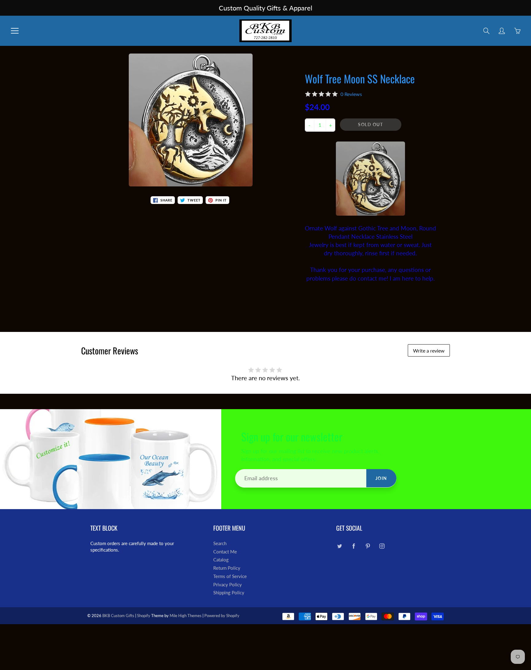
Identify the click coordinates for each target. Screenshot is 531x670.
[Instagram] (381, 545)
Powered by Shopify (221, 615)
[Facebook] (353, 545)
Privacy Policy (227, 584)
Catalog (221, 559)
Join (381, 478)
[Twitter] (339, 545)
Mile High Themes (186, 615)
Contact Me (225, 551)
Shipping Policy (228, 592)
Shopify (143, 615)
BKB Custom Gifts (118, 615)
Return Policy (226, 568)
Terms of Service (230, 576)
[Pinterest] (367, 545)
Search (219, 543)
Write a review (429, 350)
